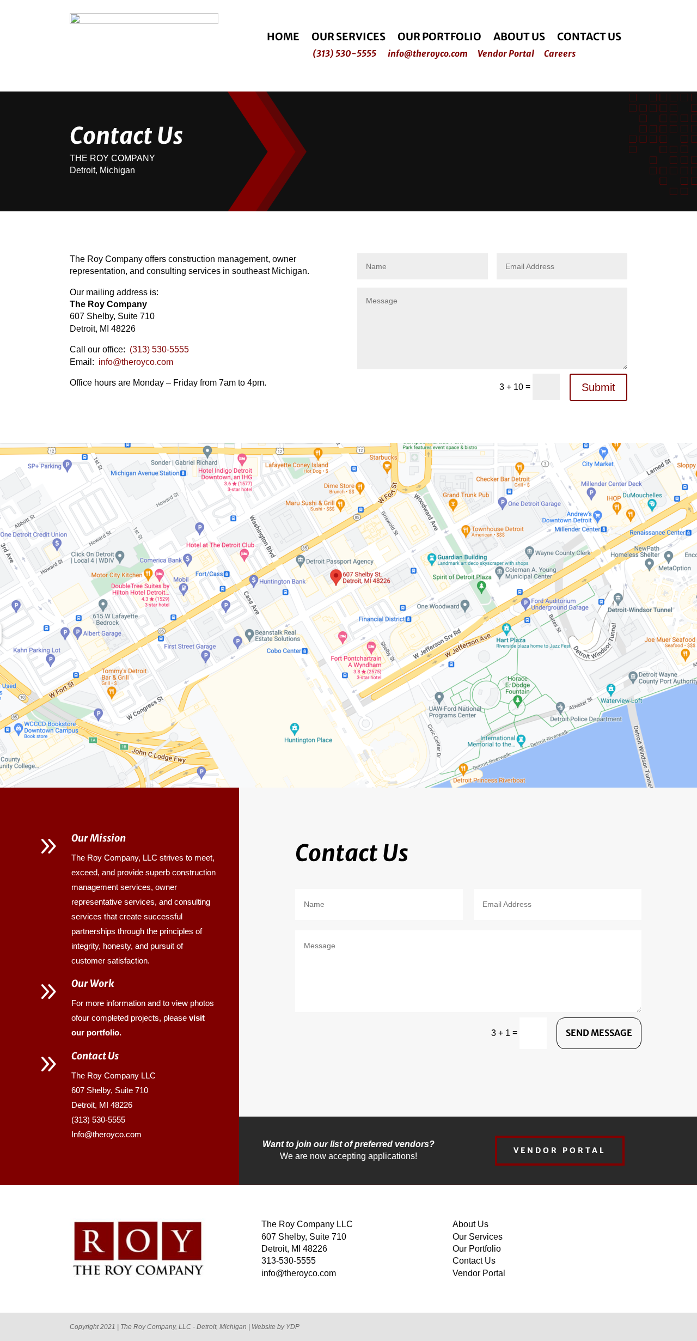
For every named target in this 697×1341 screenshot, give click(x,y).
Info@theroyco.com (106, 1134)
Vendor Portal (506, 53)
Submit (598, 387)
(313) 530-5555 (344, 53)
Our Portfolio (439, 38)
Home (283, 38)
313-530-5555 (288, 1260)
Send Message (599, 1032)
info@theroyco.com (428, 53)
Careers (560, 53)
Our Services (348, 38)
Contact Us (589, 38)
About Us (519, 38)
